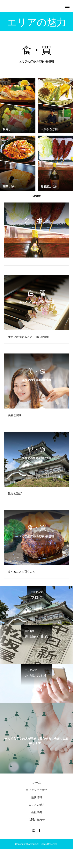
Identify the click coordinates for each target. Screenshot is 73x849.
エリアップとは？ (36, 789)
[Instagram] (34, 830)
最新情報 (36, 797)
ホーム (37, 782)
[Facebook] (39, 830)
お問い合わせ (36, 819)
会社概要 (36, 812)
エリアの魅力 (36, 804)
